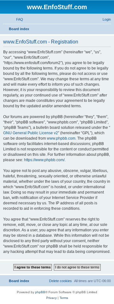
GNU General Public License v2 (30, 133)
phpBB (40, 292)
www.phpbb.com (61, 138)
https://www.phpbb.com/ (44, 160)
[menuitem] (16, 19)
